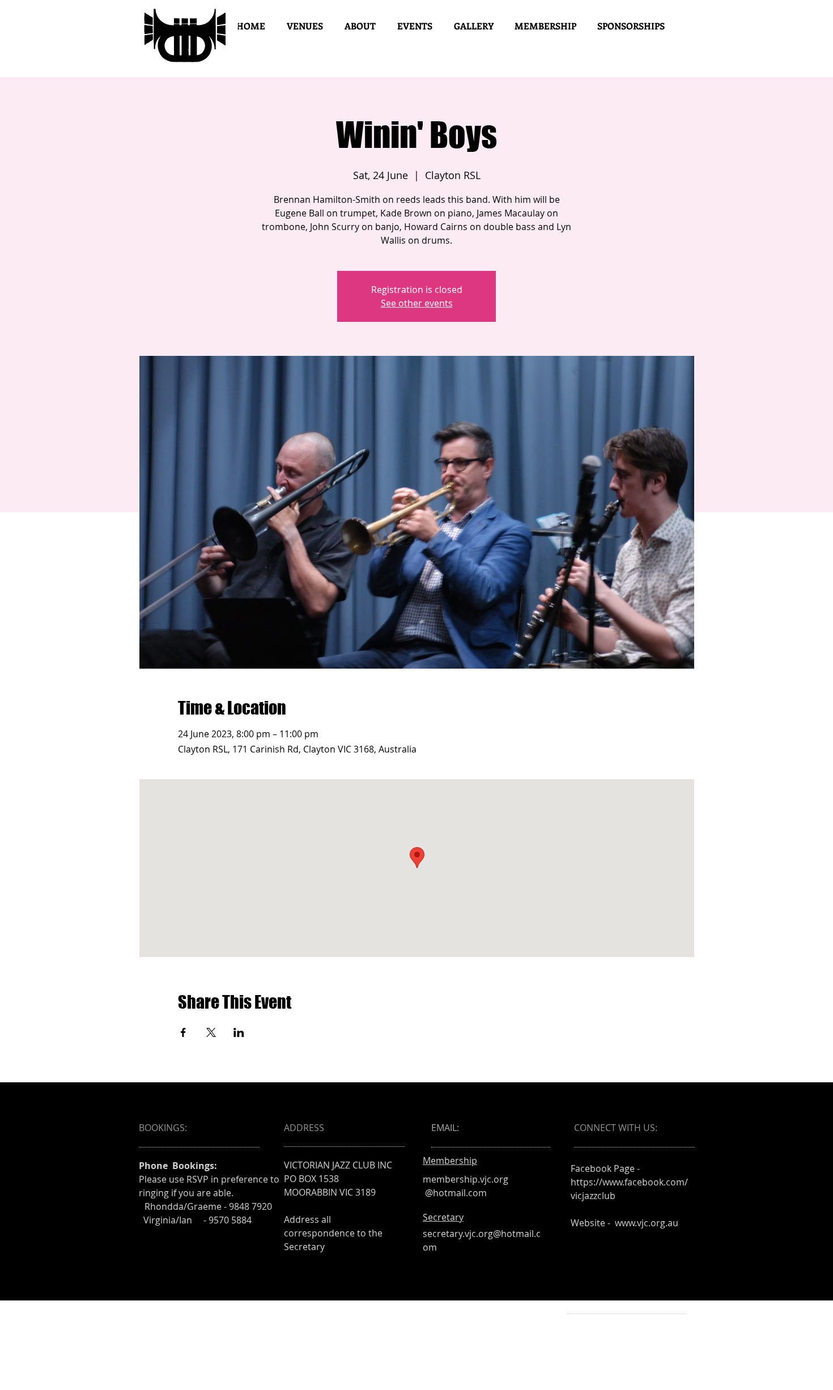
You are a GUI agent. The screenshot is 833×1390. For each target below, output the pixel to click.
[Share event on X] (211, 1032)
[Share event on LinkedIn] (238, 1032)
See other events (417, 303)
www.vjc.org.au (646, 1223)
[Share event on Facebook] (183, 1032)
